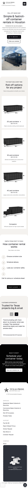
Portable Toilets (7, 416)
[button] (24, 4)
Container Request (8, 434)
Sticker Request (7, 429)
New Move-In (7, 432)
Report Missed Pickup (9, 426)
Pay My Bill (6, 423)
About (4, 443)
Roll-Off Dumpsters (8, 413)
